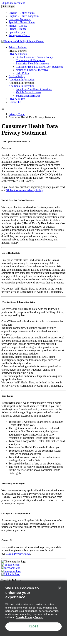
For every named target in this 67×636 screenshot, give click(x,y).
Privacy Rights (17, 98)
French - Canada (18, 25)
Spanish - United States (22, 22)
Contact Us (15, 102)
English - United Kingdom (24, 15)
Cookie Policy (17, 76)
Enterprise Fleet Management (32, 63)
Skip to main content (13, 2)
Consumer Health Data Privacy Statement (39, 66)
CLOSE (33, 626)
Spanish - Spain (17, 32)
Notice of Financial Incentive (32, 69)
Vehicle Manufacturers (28, 92)
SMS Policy (22, 73)
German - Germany (20, 19)
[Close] (59, 588)
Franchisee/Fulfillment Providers (34, 89)
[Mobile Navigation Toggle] (2, 109)
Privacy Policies (18, 47)
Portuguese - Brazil (19, 35)
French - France (17, 28)
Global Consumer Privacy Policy (34, 57)
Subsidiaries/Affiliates (28, 95)
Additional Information (21, 79)
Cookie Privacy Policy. (29, 617)
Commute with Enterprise (30, 60)
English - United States (21, 12)
